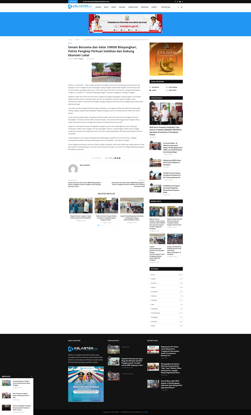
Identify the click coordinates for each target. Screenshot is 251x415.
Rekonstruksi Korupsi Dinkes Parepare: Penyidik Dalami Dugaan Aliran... (106, 218)
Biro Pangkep (79, 59)
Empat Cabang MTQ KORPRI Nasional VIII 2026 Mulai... (100, 1)
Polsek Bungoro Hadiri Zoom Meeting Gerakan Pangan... (21, 383)
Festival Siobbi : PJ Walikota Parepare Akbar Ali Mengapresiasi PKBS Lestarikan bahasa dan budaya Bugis (172, 147)
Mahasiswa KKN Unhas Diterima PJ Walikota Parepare (172, 162)
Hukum (167, 287)
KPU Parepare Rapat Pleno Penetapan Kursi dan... (21, 395)
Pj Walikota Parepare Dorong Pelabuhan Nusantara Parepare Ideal (171, 189)
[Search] (178, 7)
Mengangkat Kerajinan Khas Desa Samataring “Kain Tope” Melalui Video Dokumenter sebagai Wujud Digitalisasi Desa (171, 368)
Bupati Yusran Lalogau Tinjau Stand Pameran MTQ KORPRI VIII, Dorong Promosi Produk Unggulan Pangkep (157, 224)
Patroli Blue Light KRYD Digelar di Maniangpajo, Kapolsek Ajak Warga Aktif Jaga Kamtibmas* (171, 384)
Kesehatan (167, 292)
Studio (146, 412)
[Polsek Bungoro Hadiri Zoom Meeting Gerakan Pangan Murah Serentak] (6, 383)
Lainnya (154, 7)
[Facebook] (175, 1)
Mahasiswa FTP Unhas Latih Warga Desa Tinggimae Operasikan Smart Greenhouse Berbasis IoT (170, 351)
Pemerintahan (133, 7)
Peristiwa (167, 321)
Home (70, 40)
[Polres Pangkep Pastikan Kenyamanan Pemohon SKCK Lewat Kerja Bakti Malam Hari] (6, 408)
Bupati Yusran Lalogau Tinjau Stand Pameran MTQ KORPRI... (80, 217)
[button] (79, 1)
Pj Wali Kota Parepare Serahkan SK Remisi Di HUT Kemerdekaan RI (172, 175)
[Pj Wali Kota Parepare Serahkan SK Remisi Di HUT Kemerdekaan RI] (155, 176)
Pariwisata (167, 309)
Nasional (122, 7)
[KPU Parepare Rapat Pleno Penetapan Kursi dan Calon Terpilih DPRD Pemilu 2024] (6, 395)
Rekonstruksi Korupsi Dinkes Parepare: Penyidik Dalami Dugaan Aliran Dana (174, 222)
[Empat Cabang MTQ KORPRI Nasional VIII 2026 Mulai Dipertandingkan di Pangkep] (175, 239)
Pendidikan (144, 7)
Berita (106, 7)
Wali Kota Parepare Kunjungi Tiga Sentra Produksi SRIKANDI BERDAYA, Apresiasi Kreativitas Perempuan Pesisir (166, 131)
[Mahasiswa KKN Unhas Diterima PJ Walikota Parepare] (155, 163)
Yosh (142, 412)
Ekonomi (167, 283)
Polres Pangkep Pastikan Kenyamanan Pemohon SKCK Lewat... (22, 408)
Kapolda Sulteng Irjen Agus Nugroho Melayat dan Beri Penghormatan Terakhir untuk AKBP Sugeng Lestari (132, 362)
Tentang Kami (165, 7)
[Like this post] (107, 158)
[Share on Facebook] (109, 158)
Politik (167, 326)
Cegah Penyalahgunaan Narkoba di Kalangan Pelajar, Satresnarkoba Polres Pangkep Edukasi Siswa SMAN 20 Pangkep (157, 253)
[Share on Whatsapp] (113, 158)
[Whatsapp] (182, 1)
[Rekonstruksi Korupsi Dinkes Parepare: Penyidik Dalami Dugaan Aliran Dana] (106, 205)
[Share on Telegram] (115, 158)
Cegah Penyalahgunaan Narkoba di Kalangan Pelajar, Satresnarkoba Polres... (132, 218)
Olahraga (167, 300)
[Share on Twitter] (111, 158)
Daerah (113, 7)
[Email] (180, 1)
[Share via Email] (119, 158)
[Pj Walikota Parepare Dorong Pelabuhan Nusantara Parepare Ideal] (155, 189)
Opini (167, 304)
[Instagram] (177, 1)
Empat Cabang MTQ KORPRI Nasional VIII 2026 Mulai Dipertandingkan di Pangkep (174, 250)
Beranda (98, 7)
